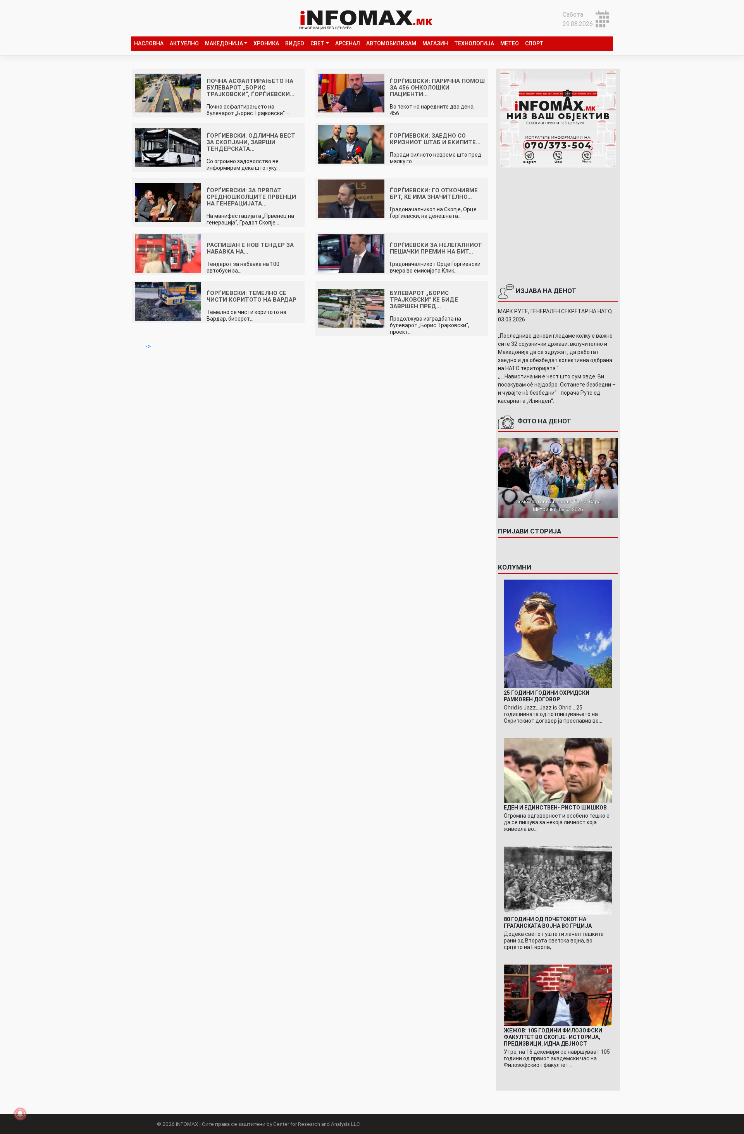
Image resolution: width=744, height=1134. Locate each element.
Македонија (224, 43)
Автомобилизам (391, 43)
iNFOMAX (187, 1124)
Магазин (435, 43)
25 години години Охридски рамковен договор (546, 696)
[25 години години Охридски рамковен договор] (558, 633)
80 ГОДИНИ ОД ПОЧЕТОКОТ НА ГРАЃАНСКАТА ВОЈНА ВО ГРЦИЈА (548, 922)
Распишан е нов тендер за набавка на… (250, 248)
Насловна (149, 43)
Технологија (474, 43)
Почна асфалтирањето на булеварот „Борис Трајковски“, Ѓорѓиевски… (250, 88)
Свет (317, 43)
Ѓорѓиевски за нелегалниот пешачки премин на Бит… (436, 248)
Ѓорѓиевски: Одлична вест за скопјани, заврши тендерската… (251, 142)
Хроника (266, 43)
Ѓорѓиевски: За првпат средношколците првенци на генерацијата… (251, 197)
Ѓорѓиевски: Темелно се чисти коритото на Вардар (251, 296)
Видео (294, 43)
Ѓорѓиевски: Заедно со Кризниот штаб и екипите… (435, 139)
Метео (509, 43)
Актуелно (184, 43)
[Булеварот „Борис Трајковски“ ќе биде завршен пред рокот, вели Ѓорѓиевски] (351, 308)
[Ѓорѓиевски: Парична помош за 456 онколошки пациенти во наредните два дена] (351, 92)
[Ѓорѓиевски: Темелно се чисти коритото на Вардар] (168, 301)
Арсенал (347, 43)
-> (148, 346)
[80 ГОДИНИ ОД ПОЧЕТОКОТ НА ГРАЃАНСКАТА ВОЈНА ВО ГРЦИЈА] (558, 880)
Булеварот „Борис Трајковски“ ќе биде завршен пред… (424, 300)
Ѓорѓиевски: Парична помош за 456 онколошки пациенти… (437, 88)
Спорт (534, 43)
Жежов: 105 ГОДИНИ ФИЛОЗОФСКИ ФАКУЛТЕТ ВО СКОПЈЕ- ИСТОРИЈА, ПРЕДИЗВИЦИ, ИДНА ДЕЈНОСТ (553, 1037)
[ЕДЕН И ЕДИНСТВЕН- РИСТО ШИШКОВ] (558, 770)
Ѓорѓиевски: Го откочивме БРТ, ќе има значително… (434, 193)
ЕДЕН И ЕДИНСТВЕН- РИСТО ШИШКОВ (555, 807)
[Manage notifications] (20, 1114)
